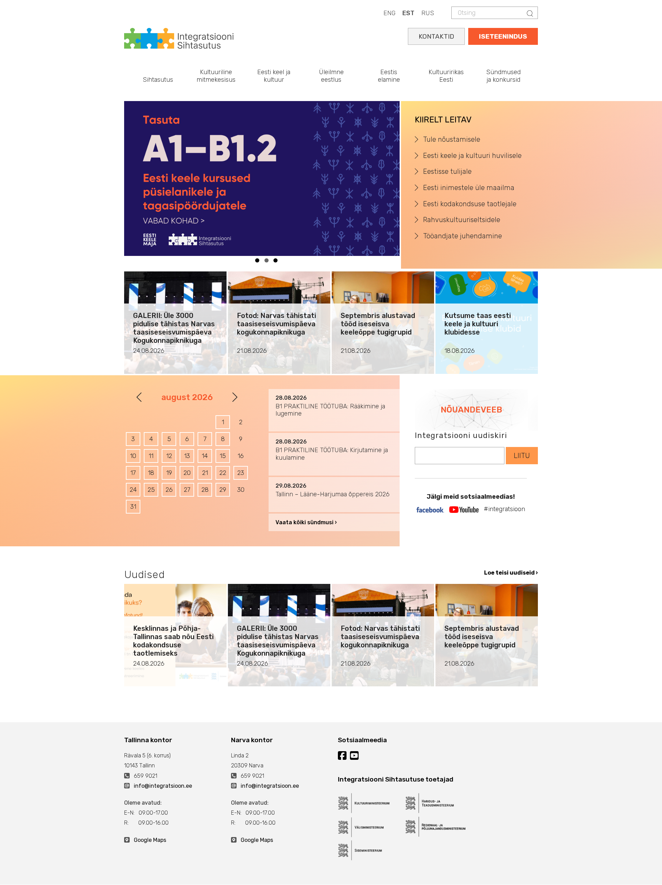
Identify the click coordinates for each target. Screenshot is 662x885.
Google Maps (150, 840)
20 (187, 473)
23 (240, 473)
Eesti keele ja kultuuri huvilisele (472, 155)
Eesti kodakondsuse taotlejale (469, 204)
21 (205, 473)
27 (187, 490)
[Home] (178, 37)
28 (205, 490)
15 (223, 456)
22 (222, 473)
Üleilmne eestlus (331, 75)
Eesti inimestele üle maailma (468, 187)
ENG (389, 13)
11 (151, 456)
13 (187, 456)
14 (205, 456)
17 (133, 473)
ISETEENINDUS (503, 36)
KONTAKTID (436, 36)
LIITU (522, 455)
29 (222, 490)
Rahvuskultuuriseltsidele (461, 220)
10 (133, 456)
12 (169, 456)
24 (133, 490)
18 (151, 473)
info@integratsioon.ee (163, 786)
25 (151, 490)
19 (169, 473)
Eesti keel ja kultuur (273, 75)
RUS (427, 13)
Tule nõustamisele (451, 139)
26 (169, 490)
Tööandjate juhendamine (462, 236)
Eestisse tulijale (447, 171)
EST (408, 13)
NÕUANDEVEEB (471, 410)
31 (133, 506)
